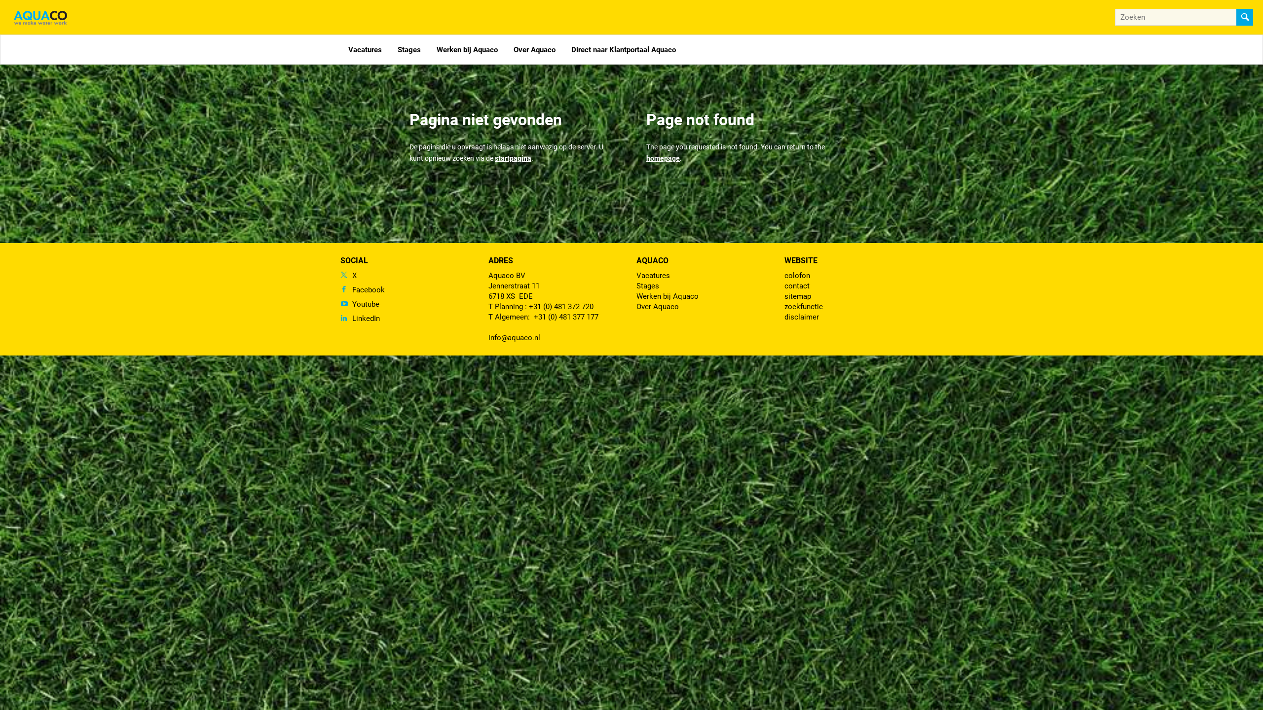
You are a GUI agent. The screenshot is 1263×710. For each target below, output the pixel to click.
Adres (500, 260)
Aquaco (652, 260)
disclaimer (801, 317)
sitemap (797, 296)
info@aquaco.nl (514, 337)
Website (800, 260)
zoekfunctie (803, 306)
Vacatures (365, 49)
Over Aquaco (535, 49)
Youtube (365, 304)
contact (797, 286)
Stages (409, 49)
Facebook (368, 289)
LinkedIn (366, 318)
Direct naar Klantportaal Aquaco (623, 49)
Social (354, 260)
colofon (797, 275)
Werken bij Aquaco (467, 49)
